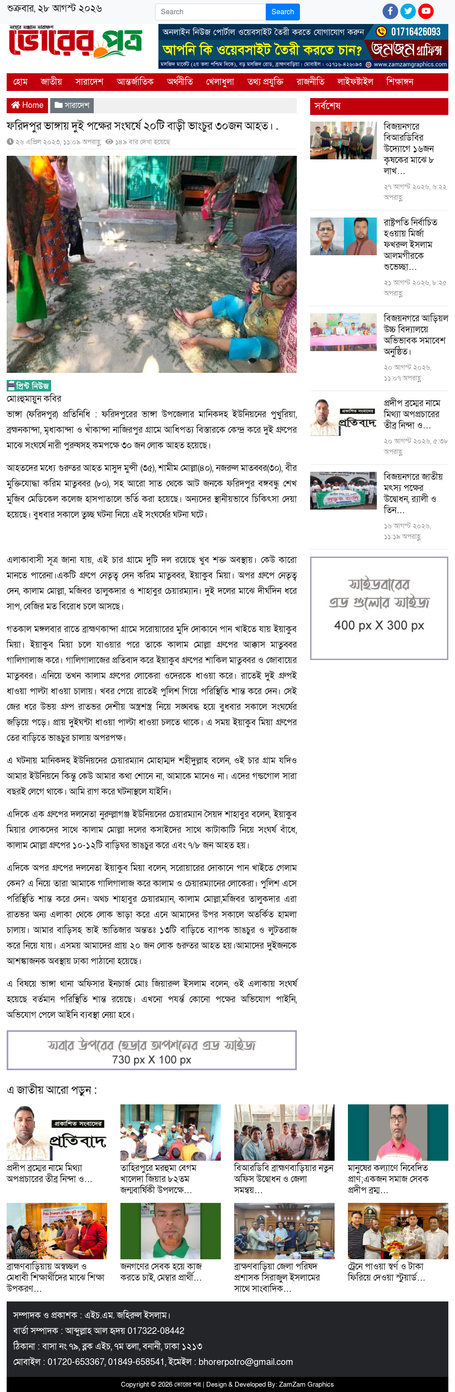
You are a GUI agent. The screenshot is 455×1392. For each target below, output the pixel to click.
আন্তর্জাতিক (135, 82)
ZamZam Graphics (306, 1384)
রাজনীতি (310, 82)
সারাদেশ (90, 82)
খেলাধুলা (220, 82)
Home (32, 105)
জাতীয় (51, 82)
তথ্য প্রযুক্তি (265, 82)
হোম (20, 82)
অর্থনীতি (180, 82)
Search (282, 12)
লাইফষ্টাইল (355, 82)
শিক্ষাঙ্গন (400, 82)
